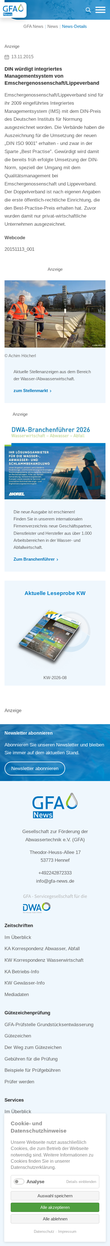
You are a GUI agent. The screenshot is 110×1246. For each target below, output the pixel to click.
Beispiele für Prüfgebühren (32, 1070)
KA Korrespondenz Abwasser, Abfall (42, 948)
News (52, 26)
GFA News (33, 26)
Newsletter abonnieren (34, 768)
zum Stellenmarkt (31, 390)
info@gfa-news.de (55, 881)
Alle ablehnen (55, 1218)
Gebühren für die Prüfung (31, 1059)
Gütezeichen (18, 1036)
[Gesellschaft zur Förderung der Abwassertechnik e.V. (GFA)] (13, 10)
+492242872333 (55, 873)
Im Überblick (18, 937)
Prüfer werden (19, 1081)
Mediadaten (17, 994)
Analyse (35, 1181)
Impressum (67, 1231)
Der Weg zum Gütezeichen (33, 1047)
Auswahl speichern (55, 1195)
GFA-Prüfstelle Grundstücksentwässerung (49, 1024)
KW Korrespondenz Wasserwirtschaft (44, 960)
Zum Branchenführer (34, 559)
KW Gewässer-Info (25, 983)
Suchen (88, 10)
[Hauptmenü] (99, 10)
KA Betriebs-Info (22, 971)
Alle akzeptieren (55, 1207)
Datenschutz (44, 1231)
